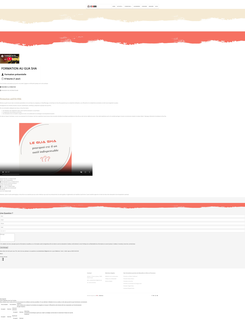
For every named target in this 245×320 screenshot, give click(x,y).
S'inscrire (144, 6)
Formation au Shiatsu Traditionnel (130, 276)
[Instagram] (155, 295)
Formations (128, 6)
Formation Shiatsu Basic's (128, 278)
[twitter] (153, 295)
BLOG (156, 6)
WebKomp (101, 295)
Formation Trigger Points (128, 285)
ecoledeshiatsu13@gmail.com (96, 280)
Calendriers (137, 6)
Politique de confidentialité (110, 278)
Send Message (4, 247)
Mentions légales (108, 281)
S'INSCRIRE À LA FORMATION (8, 87)
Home (113, 6)
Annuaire (151, 6)
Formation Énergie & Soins (128, 288)
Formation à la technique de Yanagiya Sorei (132, 283)
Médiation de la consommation (111, 276)
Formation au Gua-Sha (128, 281)
